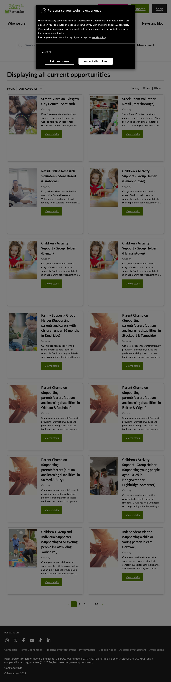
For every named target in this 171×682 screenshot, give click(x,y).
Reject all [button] (46, 52)
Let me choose (59, 61)
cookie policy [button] (99, 37)
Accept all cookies (95, 61)
